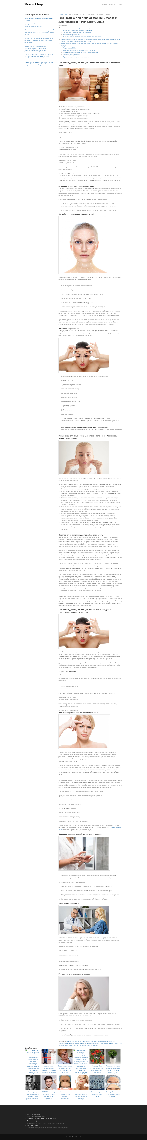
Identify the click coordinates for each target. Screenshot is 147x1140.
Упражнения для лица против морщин (76, 57)
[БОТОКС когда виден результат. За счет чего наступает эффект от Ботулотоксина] (49, 1090)
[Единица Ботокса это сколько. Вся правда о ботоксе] (113, 1090)
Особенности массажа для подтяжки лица (77, 30)
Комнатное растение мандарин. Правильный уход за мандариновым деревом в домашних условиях (36, 48)
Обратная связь (32, 1125)
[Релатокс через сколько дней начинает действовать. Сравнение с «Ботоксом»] (65, 1090)
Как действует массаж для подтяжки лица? (77, 32)
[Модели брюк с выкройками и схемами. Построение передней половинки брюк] (49, 1064)
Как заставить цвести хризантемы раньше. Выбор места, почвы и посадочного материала (39, 57)
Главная (104, 4)
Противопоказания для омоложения (71, 1043)
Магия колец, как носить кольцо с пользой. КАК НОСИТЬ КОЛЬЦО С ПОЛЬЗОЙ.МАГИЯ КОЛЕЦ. (39, 32)
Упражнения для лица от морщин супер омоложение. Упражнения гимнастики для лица (90, 39)
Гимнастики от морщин (90, 1046)
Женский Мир (33, 4)
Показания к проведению (71, 35)
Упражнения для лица (91, 1043)
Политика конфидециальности (37, 1121)
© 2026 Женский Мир (34, 1114)
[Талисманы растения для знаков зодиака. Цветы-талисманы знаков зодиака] (113, 1064)
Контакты (30, 1119)
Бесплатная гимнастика (73, 1046)
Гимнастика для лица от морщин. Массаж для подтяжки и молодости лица (86, 28)
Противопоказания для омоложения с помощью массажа (82, 37)
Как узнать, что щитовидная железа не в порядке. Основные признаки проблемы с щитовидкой (38, 40)
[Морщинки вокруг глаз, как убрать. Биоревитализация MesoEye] (81, 1090)
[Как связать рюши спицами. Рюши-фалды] (97, 1090)
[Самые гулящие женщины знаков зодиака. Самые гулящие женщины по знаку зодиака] (33, 1090)
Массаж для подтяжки (89, 1041)
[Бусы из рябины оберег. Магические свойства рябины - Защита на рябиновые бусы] (97, 1064)
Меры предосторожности (71, 55)
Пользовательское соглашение (45, 1119)
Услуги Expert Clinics (69, 48)
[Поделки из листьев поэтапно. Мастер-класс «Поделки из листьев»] (65, 1064)
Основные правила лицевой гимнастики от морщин (80, 52)
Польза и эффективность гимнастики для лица (79, 50)
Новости (112, 4)
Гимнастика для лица (73, 1041)
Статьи (120, 4)
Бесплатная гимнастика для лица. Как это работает (78, 41)
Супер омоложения (106, 1043)
